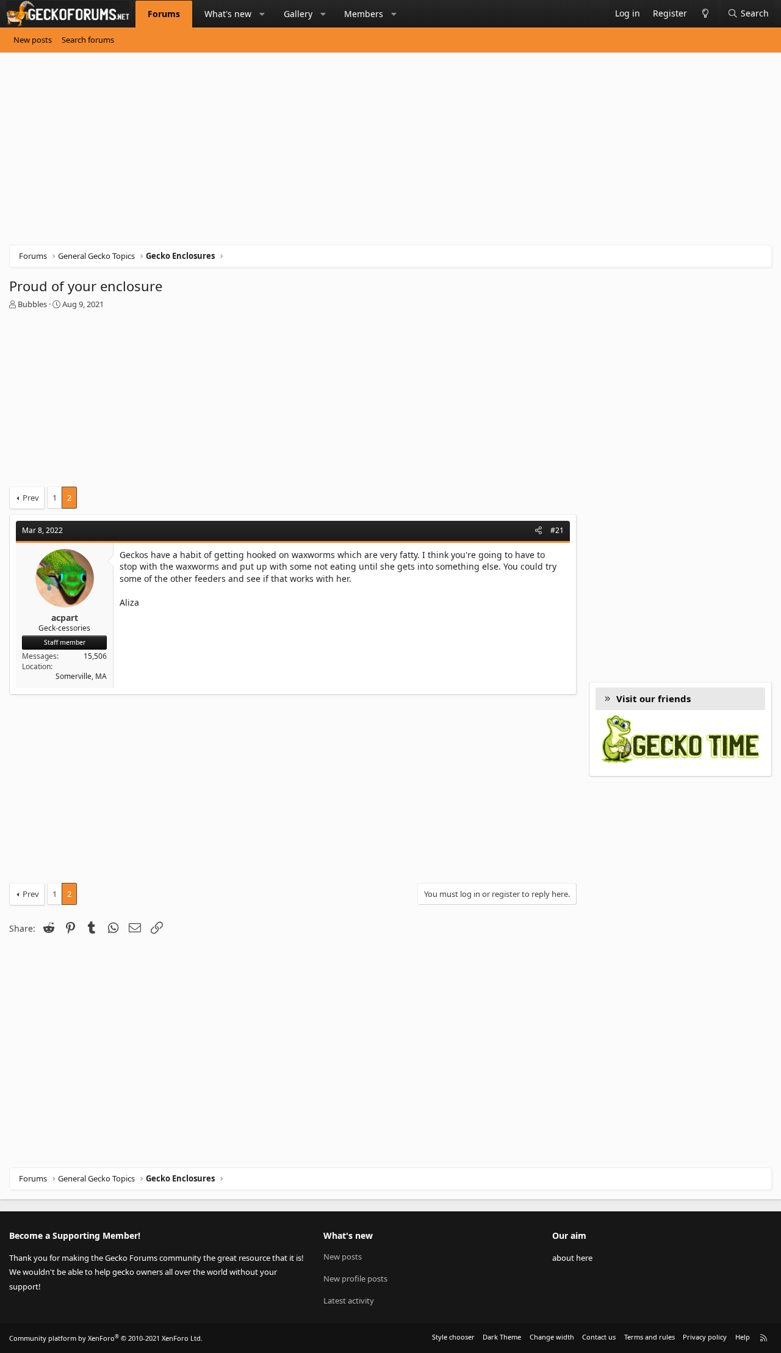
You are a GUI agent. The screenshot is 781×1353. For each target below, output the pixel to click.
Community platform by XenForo (106, 1338)
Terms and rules (649, 1336)
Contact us (599, 1336)
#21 (557, 530)
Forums (164, 14)
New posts (32, 39)
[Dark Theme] (705, 13)
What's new (227, 14)
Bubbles (32, 304)
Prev (31, 497)
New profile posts (355, 1278)
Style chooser (453, 1336)
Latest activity (348, 1300)
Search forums (88, 39)
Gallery (298, 14)
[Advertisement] (375, 153)
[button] (262, 14)
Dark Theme (502, 1336)
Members (363, 14)
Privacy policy (705, 1336)
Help (742, 1336)
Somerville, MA (81, 676)
